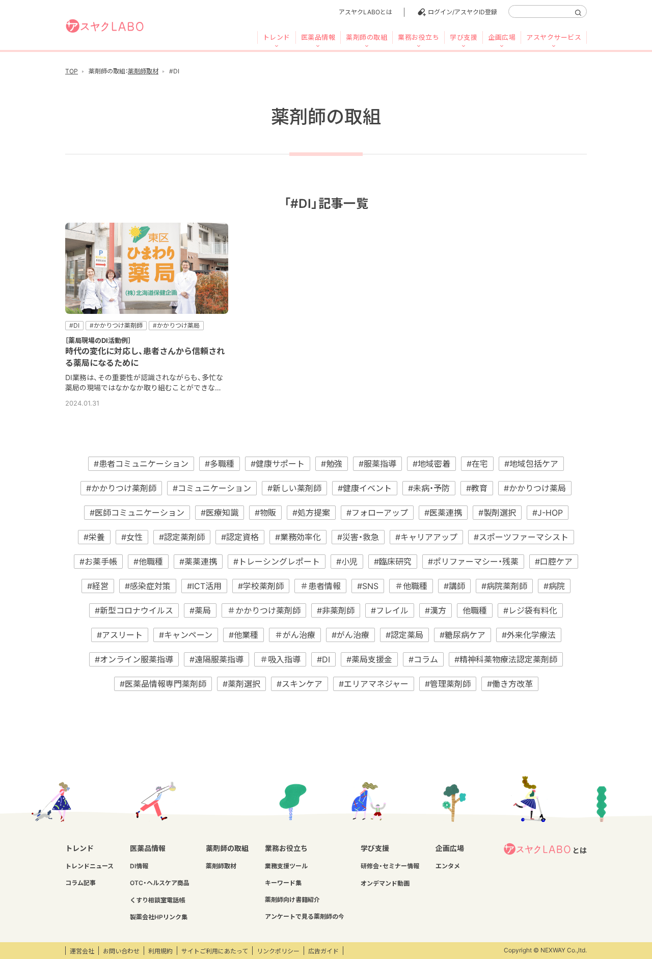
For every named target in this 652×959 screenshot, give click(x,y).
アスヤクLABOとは (365, 12)
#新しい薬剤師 (294, 488)
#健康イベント (365, 488)
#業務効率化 (298, 537)
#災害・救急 (358, 537)
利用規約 (160, 951)
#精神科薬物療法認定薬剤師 (505, 659)
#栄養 (94, 537)
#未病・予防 (429, 488)
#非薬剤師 (336, 610)
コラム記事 (80, 883)
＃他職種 (411, 586)
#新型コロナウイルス (134, 610)
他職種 (475, 610)
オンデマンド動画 (385, 883)
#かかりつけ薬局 (535, 488)
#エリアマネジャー (374, 684)
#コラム (423, 659)
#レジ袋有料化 (530, 610)
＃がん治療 (295, 635)
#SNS (367, 586)
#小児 (347, 561)
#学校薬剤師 (261, 586)
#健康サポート (278, 464)
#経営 (97, 586)
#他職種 (148, 561)
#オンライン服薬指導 (134, 659)
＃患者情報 (320, 586)
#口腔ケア (554, 561)
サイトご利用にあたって (214, 951)
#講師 (454, 586)
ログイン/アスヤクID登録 (462, 12)
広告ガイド (323, 951)
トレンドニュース (89, 866)
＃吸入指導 (280, 659)
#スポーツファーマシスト (521, 537)
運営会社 (82, 951)
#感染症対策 (148, 586)
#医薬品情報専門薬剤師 (163, 684)
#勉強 (331, 464)
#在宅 (477, 464)
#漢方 (435, 610)
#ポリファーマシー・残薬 (473, 561)
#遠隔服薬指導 (216, 659)
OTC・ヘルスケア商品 (159, 883)
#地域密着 (431, 464)
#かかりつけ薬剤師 (121, 488)
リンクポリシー (278, 951)
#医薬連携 (443, 513)
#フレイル (390, 610)
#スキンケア (299, 684)
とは (580, 850)
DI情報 (139, 866)
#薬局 (200, 610)
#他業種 (243, 635)
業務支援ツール (286, 866)
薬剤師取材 (143, 71)
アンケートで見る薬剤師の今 (304, 916)
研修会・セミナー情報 (390, 866)
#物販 (265, 513)
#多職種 (219, 464)
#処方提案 (311, 513)
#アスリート (120, 635)
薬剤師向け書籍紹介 (292, 899)
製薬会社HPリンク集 (158, 917)
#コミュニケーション (212, 488)
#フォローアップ (377, 513)
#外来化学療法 (529, 635)
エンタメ (448, 866)
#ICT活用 (204, 586)
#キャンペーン (185, 635)
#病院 (554, 586)
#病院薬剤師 (504, 586)
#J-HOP (547, 513)
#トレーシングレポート (276, 561)
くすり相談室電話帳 (157, 900)
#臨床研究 (393, 561)
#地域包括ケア (531, 464)
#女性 (132, 537)
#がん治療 (350, 635)
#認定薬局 (404, 635)
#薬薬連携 (198, 561)
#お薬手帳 (98, 561)
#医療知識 (219, 513)
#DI (323, 659)
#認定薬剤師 (182, 537)
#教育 (476, 488)
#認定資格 (240, 537)
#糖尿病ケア (462, 635)
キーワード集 (283, 883)
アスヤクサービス (553, 37)
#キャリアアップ (426, 537)
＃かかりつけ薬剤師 (264, 610)
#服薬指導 (377, 464)
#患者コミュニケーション (141, 464)
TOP (71, 71)
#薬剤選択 (241, 684)
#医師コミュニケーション (137, 513)
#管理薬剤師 (448, 684)
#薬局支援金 (369, 659)
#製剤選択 (497, 513)
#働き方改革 (510, 684)
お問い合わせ (121, 951)
